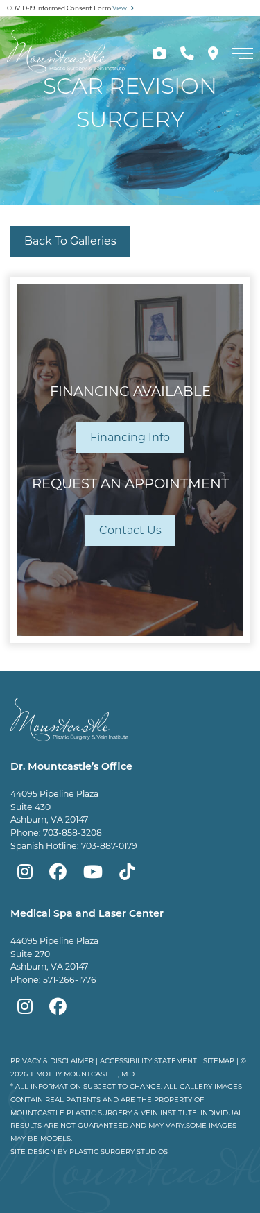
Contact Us (130, 530)
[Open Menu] (242, 53)
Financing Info (130, 437)
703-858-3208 (72, 832)
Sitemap (218, 1060)
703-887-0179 (109, 846)
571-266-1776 (69, 979)
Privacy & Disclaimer (52, 1060)
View (120, 8)
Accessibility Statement (148, 1060)
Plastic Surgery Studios (118, 1151)
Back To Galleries (70, 241)
